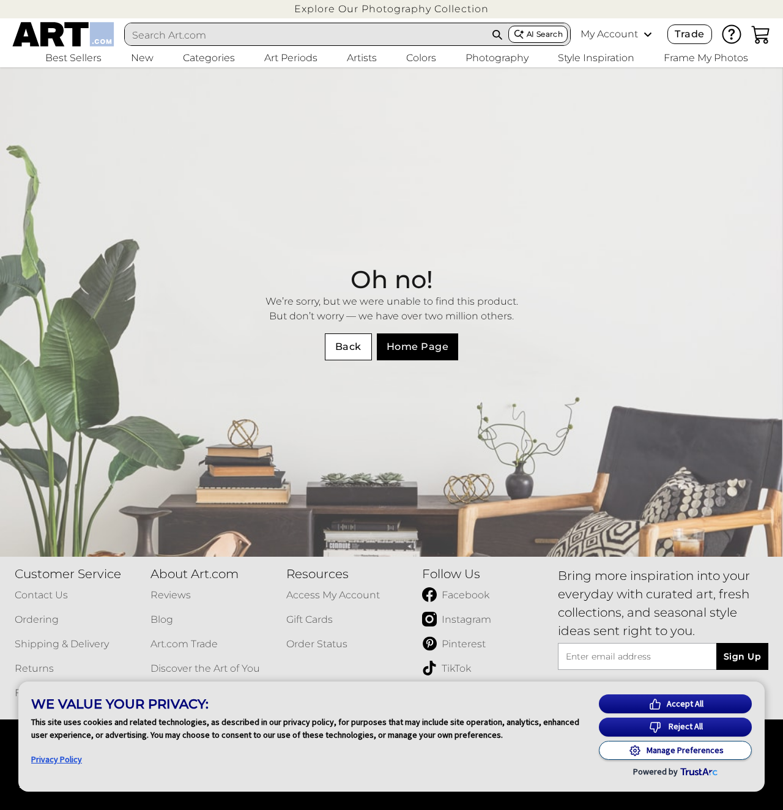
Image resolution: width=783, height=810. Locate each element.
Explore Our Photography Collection (391, 9)
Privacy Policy (56, 759)
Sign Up (742, 656)
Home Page (417, 346)
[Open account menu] (648, 34)
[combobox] (306, 34)
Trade (689, 34)
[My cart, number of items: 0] (761, 34)
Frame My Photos (706, 58)
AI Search (545, 34)
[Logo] (63, 34)
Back (348, 346)
